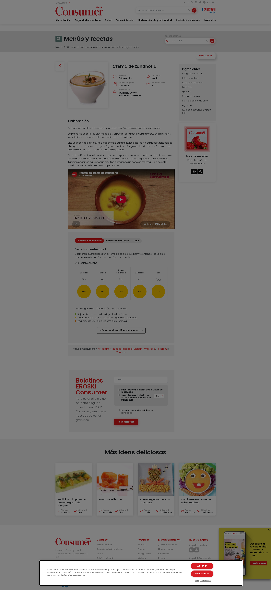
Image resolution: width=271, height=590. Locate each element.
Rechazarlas (202, 573)
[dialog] (141, 572)
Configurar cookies (203, 581)
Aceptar (202, 565)
